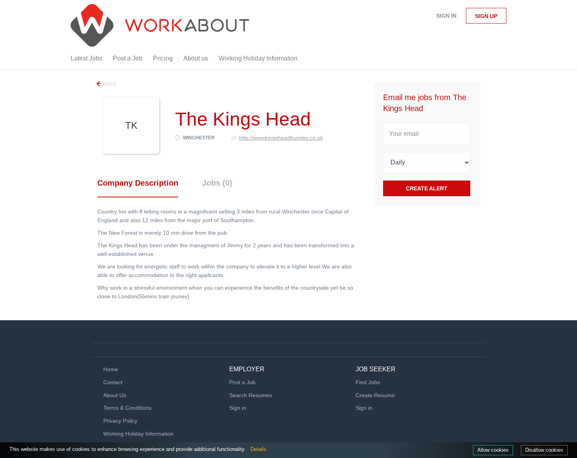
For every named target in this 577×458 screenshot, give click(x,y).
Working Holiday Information (138, 434)
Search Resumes (250, 395)
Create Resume (375, 395)
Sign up (486, 16)
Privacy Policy (120, 421)
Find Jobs (368, 382)
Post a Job (242, 382)
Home (110, 369)
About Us (114, 395)
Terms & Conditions (127, 408)
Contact (112, 382)
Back (109, 84)
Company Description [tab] (137, 183)
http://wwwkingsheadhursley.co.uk (281, 138)
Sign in (446, 16)
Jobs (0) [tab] (217, 183)
